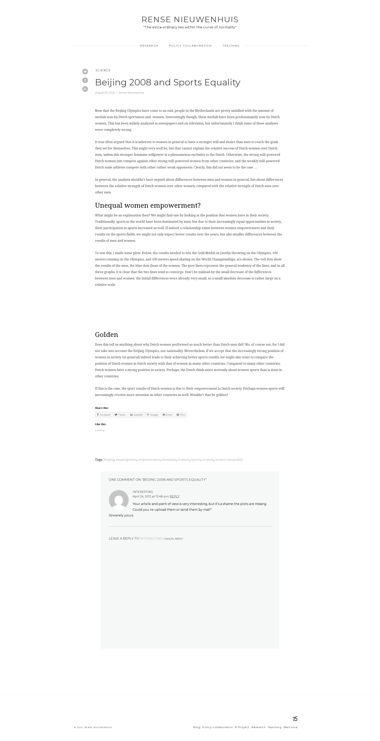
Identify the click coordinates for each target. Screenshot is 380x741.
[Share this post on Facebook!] (85, 80)
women (208, 460)
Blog (196, 727)
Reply (174, 496)
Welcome (290, 727)
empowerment (149, 460)
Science (103, 70)
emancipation (126, 460)
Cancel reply (173, 538)
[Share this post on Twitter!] (85, 72)
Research (149, 45)
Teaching (231, 45)
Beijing (109, 460)
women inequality (229, 460)
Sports (196, 460)
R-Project (242, 727)
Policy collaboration (190, 45)
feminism (169, 460)
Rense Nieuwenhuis (190, 19)
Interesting (151, 538)
